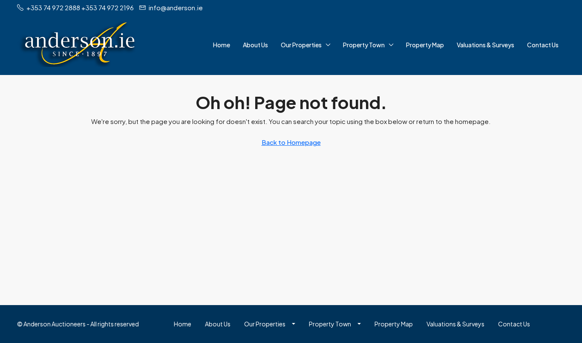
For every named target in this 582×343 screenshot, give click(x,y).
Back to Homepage (291, 142)
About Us (255, 45)
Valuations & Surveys (485, 45)
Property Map (425, 45)
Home (221, 45)
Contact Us (543, 45)
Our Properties (301, 45)
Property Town (364, 45)
